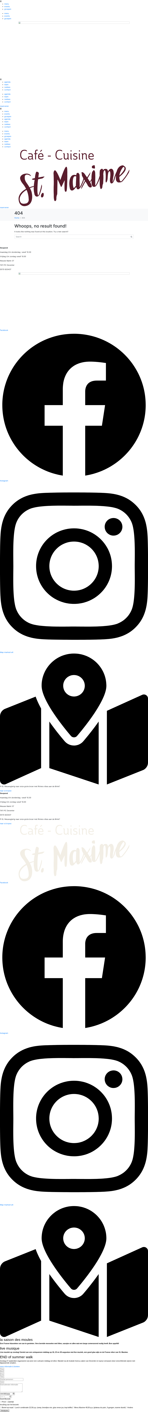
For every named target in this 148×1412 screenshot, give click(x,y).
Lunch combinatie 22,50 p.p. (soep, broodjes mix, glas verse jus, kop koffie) (43, 1407)
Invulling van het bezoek (9, 1405)
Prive (4, 1402)
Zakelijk (11, 1402)
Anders (130, 1407)
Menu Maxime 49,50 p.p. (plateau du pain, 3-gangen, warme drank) (100, 1407)
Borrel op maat (7, 1407)
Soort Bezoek (5, 1399)
